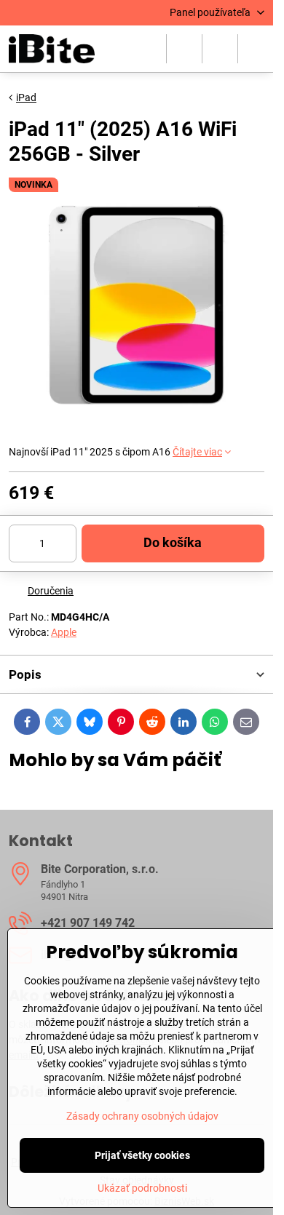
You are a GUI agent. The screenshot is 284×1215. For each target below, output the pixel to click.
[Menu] (255, 48)
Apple (63, 632)
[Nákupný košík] (219, 48)
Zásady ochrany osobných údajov (142, 1116)
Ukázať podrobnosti (142, 1188)
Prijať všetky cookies (142, 1155)
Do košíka (172, 542)
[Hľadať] (184, 48)
